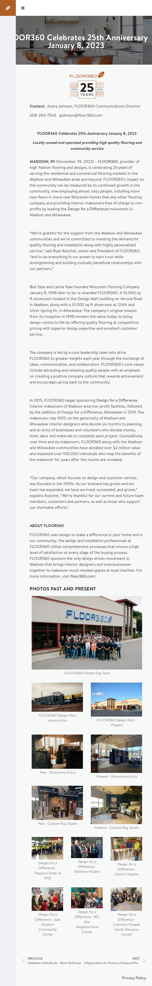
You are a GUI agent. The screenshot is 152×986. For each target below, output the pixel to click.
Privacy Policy (134, 977)
